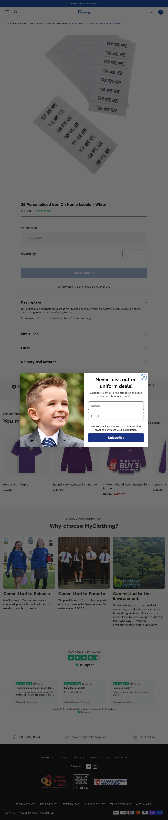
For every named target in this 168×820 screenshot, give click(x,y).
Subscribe (116, 437)
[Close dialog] (144, 377)
